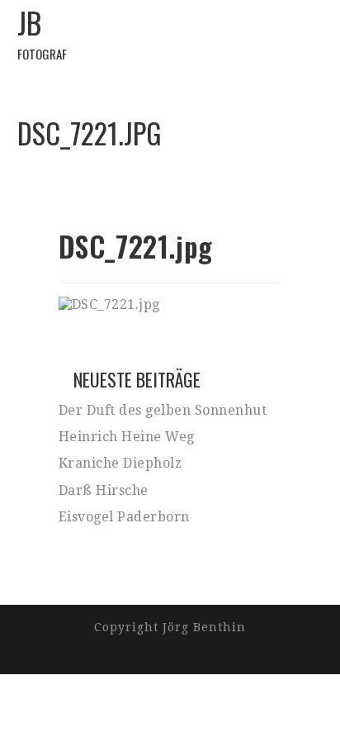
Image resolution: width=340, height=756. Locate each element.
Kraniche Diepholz (120, 463)
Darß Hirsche (104, 490)
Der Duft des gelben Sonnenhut (163, 410)
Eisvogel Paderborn (124, 517)
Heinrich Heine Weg (127, 437)
